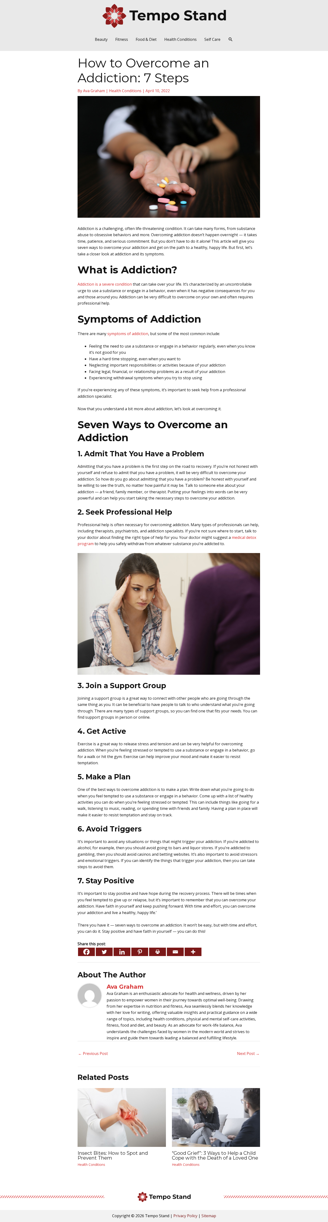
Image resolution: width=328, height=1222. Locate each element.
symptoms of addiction (127, 333)
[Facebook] (86, 952)
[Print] (157, 952)
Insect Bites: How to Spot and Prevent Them (113, 1155)
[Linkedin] (122, 952)
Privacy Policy (185, 1215)
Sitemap (208, 1215)
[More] (193, 952)
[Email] (175, 952)
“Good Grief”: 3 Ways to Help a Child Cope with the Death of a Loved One (215, 1155)
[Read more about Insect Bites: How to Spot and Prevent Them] (122, 1117)
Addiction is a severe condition (105, 284)
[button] (230, 39)
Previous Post (93, 1053)
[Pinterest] (139, 952)
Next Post (248, 1053)
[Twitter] (104, 952)
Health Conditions (125, 90)
